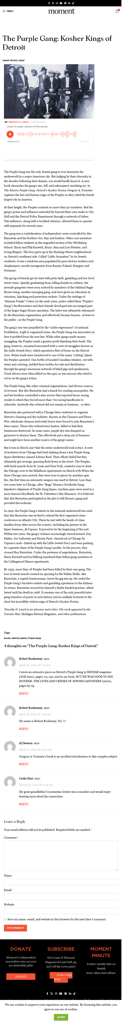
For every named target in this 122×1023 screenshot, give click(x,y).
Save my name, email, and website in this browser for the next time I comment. (56, 919)
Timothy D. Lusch (18, 122)
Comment (11, 837)
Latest (21, 60)
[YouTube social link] (61, 3)
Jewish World (9, 60)
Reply (23, 693)
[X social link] (53, 3)
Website (9, 904)
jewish (23, 638)
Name (9, 875)
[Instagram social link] (57, 3)
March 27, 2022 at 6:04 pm (36, 784)
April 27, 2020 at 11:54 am (35, 749)
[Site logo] (61, 11)
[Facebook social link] (49, 3)
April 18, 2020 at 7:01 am (35, 665)
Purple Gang (34, 638)
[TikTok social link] (73, 3)
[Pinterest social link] (65, 3)
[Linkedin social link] (69, 3)
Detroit (15, 638)
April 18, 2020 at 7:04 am (35, 714)
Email (8, 890)
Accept (61, 1017)
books (7, 638)
